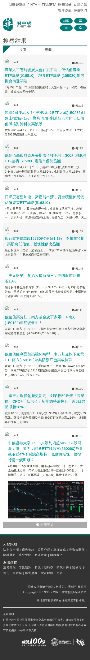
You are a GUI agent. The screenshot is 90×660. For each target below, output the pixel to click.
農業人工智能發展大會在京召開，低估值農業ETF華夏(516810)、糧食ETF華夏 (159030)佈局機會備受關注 (44, 75)
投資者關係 (77, 549)
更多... (61, 573)
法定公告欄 (11, 549)
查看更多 (47, 525)
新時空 (48, 567)
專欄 (48, 50)
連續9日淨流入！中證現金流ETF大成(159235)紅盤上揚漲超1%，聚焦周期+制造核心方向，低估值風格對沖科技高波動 (45, 118)
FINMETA (49, 5)
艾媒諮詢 (25, 567)
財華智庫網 (17, 5)
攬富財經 (47, 573)
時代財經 (63, 567)
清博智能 (9, 567)
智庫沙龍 (65, 10)
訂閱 (66, 20)
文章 (23, 50)
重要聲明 (25, 555)
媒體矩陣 (80, 5)
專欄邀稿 (59, 549)
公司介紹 (44, 549)
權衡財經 (31, 573)
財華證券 (65, 5)
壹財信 (17, 573)
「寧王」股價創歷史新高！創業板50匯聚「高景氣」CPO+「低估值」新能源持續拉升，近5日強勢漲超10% (45, 401)
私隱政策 (41, 555)
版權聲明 (9, 555)
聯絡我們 (80, 10)
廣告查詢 (28, 549)
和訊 (38, 567)
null (16, 62)
